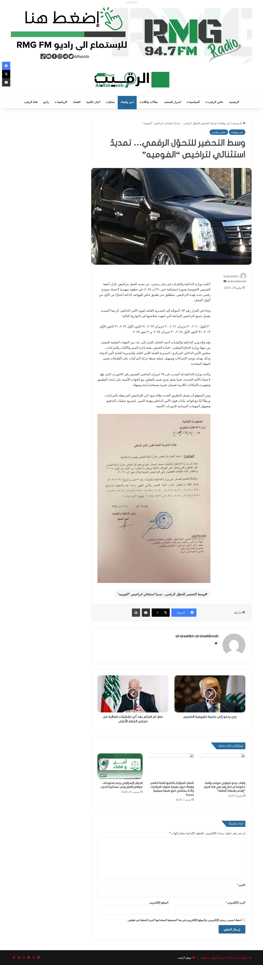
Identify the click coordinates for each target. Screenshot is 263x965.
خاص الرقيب (215, 102)
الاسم (241, 885)
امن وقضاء (127, 102)
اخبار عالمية (93, 102)
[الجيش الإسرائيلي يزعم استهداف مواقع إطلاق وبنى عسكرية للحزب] (120, 766)
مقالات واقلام (150, 102)
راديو (46, 102)
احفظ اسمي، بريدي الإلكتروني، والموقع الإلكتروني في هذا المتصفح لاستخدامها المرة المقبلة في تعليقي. (184, 920)
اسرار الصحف (172, 102)
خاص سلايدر (219, 132)
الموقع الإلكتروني (158, 902)
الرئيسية (234, 102)
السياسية (194, 102)
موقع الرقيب (184, 957)
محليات (110, 102)
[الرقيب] (131, 79)
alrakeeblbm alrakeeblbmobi (196, 636)
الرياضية (62, 102)
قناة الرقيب (31, 102)
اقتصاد (77, 102)
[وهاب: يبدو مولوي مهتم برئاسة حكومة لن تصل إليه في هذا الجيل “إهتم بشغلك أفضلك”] (222, 766)
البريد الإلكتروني (235, 902)
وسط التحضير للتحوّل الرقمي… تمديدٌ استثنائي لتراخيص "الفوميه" (161, 594)
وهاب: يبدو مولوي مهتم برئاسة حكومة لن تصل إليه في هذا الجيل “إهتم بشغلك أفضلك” (224, 786)
